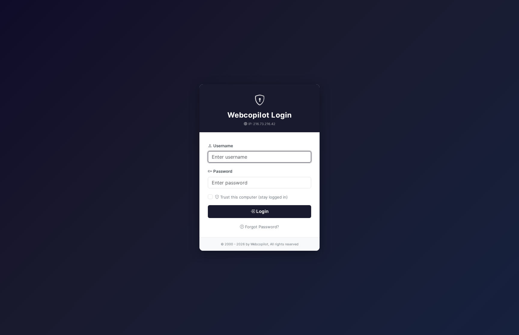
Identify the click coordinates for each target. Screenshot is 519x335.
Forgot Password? (262, 226)
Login (262, 211)
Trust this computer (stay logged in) (254, 197)
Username (223, 145)
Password (222, 171)
